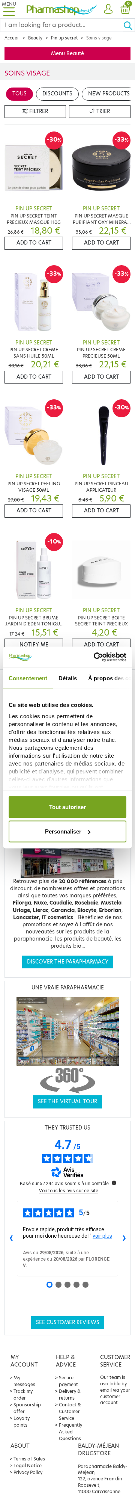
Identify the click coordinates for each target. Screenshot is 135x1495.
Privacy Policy (28, 1472)
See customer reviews (67, 1322)
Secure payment (68, 1381)
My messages (24, 1381)
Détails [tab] (67, 678)
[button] (108, 9)
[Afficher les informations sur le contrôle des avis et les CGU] (114, 1183)
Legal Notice (28, 1465)
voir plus (102, 1236)
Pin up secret (64, 38)
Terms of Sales (29, 1459)
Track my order (23, 1394)
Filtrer (38, 111)
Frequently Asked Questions (70, 1432)
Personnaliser (63, 831)
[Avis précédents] (11, 1238)
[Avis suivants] (124, 1238)
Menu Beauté (67, 53)
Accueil (12, 38)
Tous (19, 93)
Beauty (35, 38)
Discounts (57, 93)
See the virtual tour (67, 1101)
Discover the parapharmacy (67, 961)
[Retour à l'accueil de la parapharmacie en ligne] (61, 9)
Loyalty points (22, 1421)
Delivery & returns (70, 1394)
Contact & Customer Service (70, 1411)
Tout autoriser (67, 806)
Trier (102, 111)
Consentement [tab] (28, 678)
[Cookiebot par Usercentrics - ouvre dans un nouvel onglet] (95, 657)
